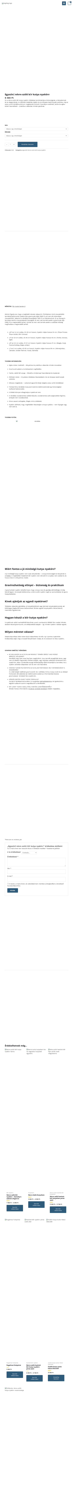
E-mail (10, 876)
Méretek (7, 132)
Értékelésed (12, 857)
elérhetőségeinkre (46, 681)
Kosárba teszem (27, 144)
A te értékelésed (14, 852)
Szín (6, 125)
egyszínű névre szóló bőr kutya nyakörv (34, 150)
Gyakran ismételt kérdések (38, 689)
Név (9, 868)
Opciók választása (15, 1208)
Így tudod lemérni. (19, 306)
